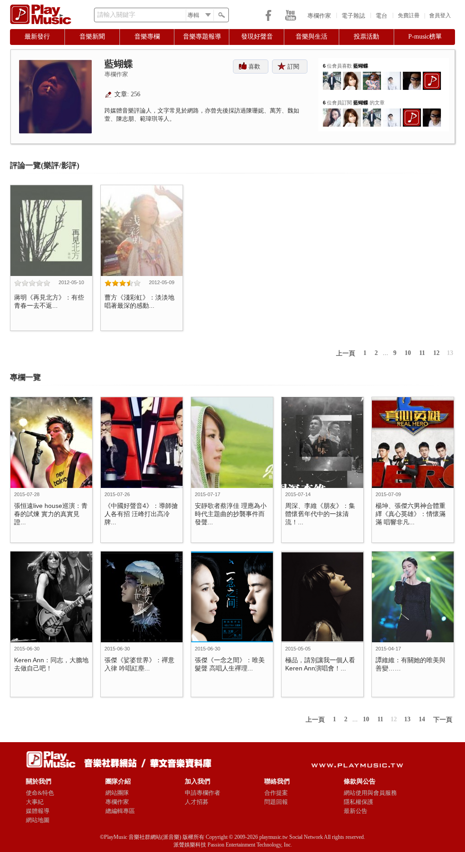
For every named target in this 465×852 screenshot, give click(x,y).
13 (450, 353)
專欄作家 (319, 15)
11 (422, 353)
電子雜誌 (353, 15)
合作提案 (276, 792)
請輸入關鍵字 (116, 14)
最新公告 (355, 811)
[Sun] (352, 75)
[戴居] (412, 75)
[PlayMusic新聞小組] (432, 75)
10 (408, 353)
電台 (381, 15)
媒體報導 (37, 811)
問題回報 (276, 801)
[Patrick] (392, 75)
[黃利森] (372, 75)
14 (422, 719)
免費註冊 (409, 15)
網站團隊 (117, 792)
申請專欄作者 (202, 792)
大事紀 (35, 801)
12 (436, 353)
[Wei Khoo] (332, 75)
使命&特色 (40, 792)
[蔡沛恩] (332, 111)
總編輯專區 (120, 811)
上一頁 (345, 353)
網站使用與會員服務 (370, 792)
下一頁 (442, 719)
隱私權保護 (358, 801)
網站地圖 (37, 820)
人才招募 (196, 801)
